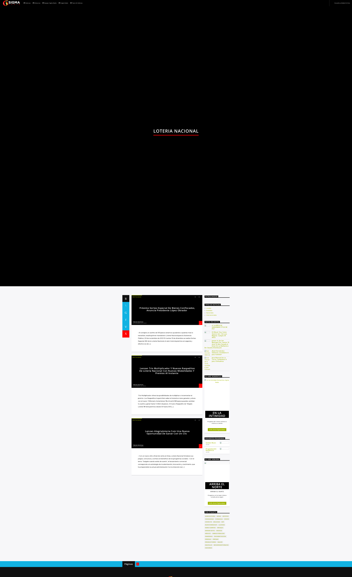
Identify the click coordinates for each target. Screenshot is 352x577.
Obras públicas (218, 559)
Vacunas (208, 573)
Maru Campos (210, 553)
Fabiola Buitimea (138, 347)
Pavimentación (220, 562)
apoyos (225, 541)
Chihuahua (209, 544)
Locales (208, 333)
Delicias (216, 547)
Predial (208, 564)
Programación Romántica (211, 475)
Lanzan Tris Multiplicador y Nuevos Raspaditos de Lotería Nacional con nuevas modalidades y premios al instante (167, 396)
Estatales (209, 336)
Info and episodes (217, 455)
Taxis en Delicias (77, 3)
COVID (226, 544)
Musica (219, 556)
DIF (223, 547)
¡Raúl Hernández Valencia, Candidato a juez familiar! (220, 378)
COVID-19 (208, 547)
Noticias (28, 3)
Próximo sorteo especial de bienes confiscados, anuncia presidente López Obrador (167, 334)
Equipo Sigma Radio (50, 3)
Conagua (218, 544)
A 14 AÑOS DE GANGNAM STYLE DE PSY (219, 352)
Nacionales (209, 338)
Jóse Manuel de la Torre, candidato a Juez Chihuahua (219, 385)
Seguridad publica (221, 570)
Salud (220, 567)
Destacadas (136, 322)
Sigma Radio (64, 3)
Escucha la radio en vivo (342, 3)
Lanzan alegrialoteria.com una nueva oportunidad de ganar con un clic (167, 457)
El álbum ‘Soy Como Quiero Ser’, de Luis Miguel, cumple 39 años (219, 360)
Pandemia (208, 562)
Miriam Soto (210, 556)
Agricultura (210, 541)
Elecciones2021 (211, 550)
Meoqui (220, 553)
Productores (210, 567)
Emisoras (37, 3)
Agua (219, 541)
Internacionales (211, 340)
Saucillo (208, 570)
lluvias (221, 550)
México (208, 559)
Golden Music (211, 468)
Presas (215, 564)
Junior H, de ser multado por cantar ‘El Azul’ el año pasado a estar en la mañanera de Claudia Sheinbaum (217, 369)
